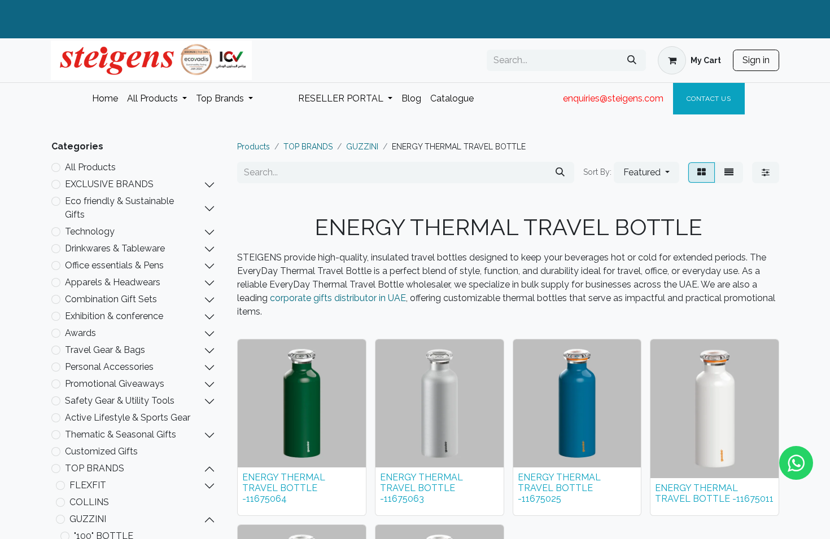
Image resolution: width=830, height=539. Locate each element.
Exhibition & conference (114, 316)
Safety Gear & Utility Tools (119, 400)
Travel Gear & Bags (105, 349)
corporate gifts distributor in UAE (338, 298)
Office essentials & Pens (114, 265)
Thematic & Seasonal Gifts (120, 434)
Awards (80, 333)
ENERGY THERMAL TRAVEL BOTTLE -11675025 (559, 488)
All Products (90, 167)
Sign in (756, 60)
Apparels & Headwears (112, 282)
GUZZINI (87, 519)
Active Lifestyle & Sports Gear (127, 417)
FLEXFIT (87, 485)
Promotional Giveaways (114, 383)
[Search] (632, 60)
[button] (646, 172)
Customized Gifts (101, 451)
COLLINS (89, 502)
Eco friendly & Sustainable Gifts (119, 208)
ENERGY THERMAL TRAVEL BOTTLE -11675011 (714, 493)
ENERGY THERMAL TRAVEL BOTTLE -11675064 (283, 488)
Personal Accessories (109, 366)
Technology (90, 231)
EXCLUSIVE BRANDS (109, 184)
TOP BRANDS (94, 468)
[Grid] (701, 172)
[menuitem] (105, 98)
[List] (729, 172)
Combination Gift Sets (111, 299)
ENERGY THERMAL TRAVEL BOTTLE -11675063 (421, 488)
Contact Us (709, 99)
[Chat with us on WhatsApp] (796, 463)
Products (253, 146)
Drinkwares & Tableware (115, 248)
